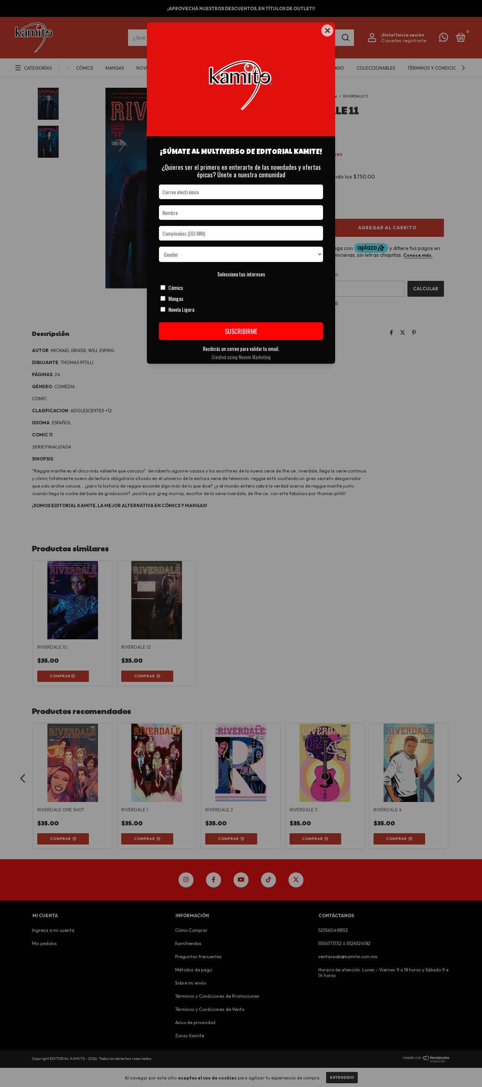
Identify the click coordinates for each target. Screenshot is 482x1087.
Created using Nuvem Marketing (241, 357)
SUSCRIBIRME (241, 331)
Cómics (175, 287)
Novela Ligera (181, 309)
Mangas (175, 298)
